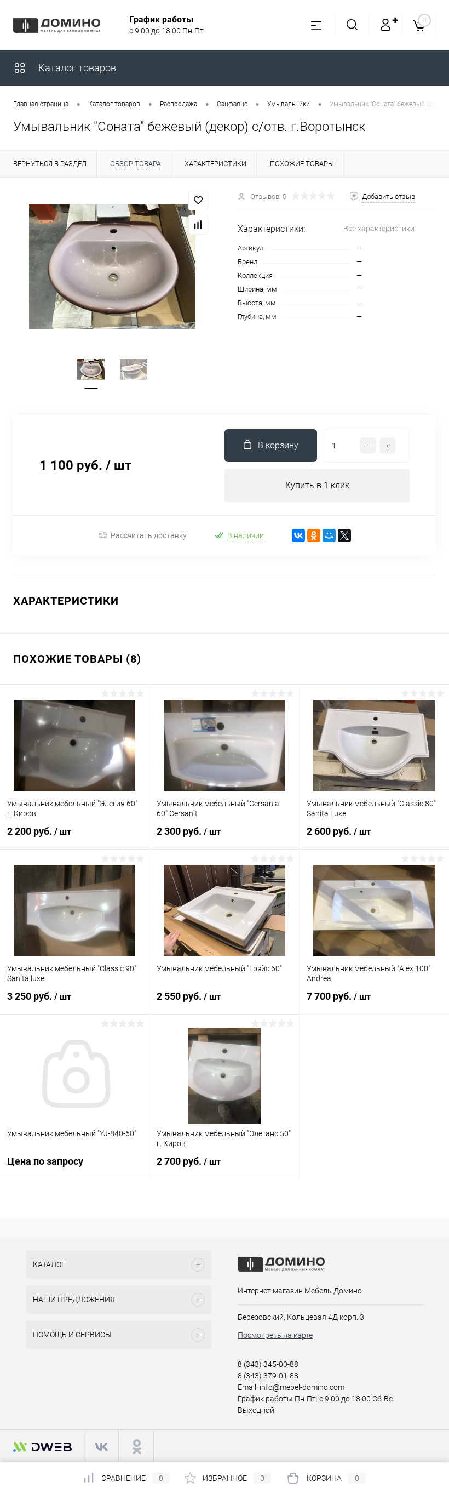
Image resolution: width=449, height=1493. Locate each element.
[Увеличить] (112, 266)
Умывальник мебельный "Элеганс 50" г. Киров (224, 1138)
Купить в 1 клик (317, 485)
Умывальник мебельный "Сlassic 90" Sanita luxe (71, 973)
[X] (344, 535)
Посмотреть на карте (275, 1335)
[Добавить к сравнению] (198, 225)
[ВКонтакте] (298, 535)
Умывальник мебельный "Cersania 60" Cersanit (218, 808)
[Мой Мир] (329, 535)
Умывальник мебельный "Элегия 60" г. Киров (72, 808)
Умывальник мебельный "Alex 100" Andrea (368, 973)
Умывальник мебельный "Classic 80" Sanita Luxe (371, 808)
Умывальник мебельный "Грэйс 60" (219, 968)
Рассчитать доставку (149, 535)
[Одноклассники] (313, 535)
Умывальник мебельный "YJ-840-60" (71, 1133)
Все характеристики (379, 228)
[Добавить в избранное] (198, 200)
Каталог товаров (76, 67)
